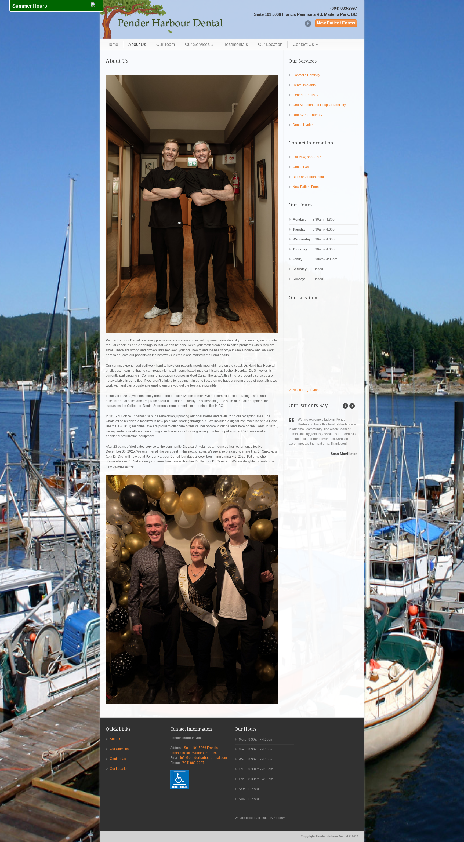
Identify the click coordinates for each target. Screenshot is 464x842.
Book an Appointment (308, 177)
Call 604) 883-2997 (307, 157)
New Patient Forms (336, 23)
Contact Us (305, 44)
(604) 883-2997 (343, 8)
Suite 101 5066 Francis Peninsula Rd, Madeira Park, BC (305, 14)
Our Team (165, 44)
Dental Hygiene (304, 125)
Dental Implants (304, 85)
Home (112, 44)
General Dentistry (305, 95)
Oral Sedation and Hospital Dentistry (319, 105)
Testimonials (236, 44)
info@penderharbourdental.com (203, 758)
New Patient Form (306, 187)
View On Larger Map (304, 390)
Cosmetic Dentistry (306, 75)
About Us (137, 44)
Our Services (199, 44)
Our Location (270, 44)
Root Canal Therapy (307, 115)
